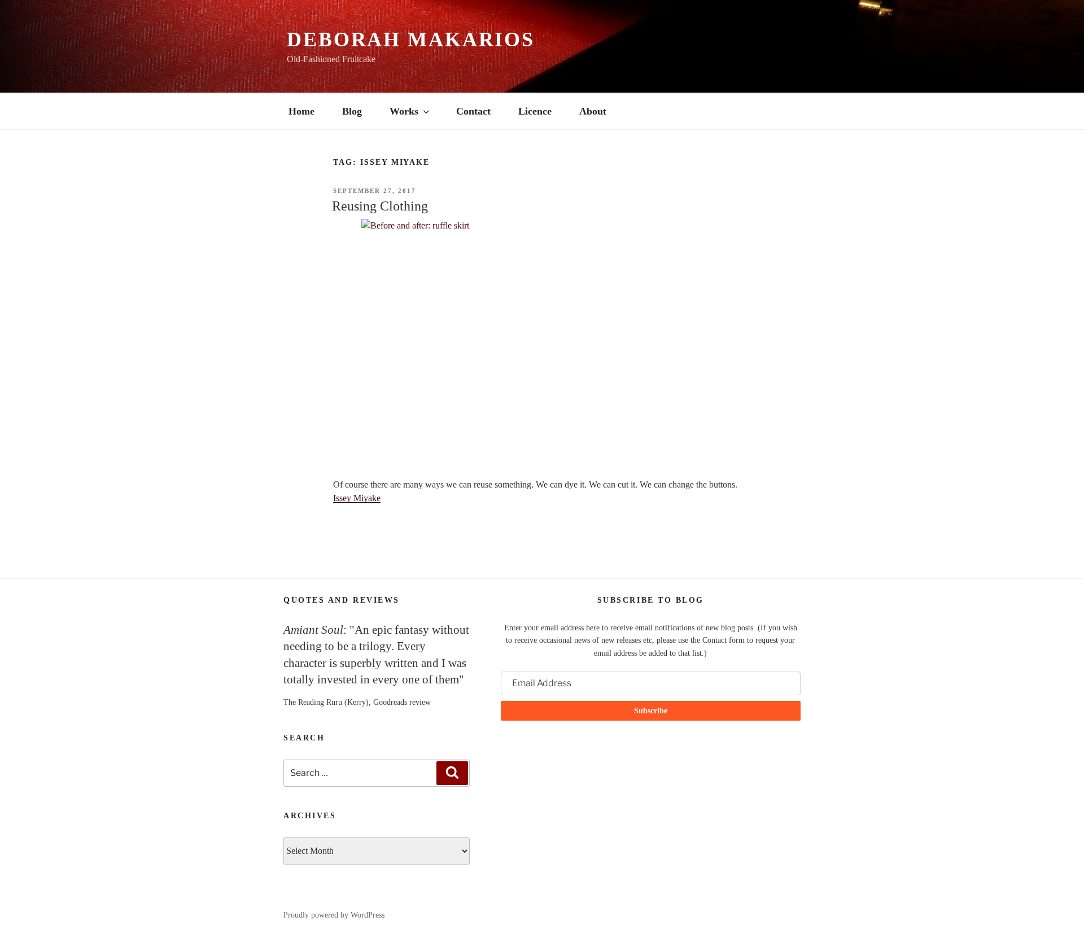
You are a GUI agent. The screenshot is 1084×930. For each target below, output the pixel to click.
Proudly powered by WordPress (333, 915)
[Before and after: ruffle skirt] (542, 341)
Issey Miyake (357, 498)
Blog (352, 111)
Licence (535, 111)
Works (404, 111)
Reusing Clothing (380, 206)
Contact (473, 111)
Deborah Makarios (411, 39)
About (592, 111)
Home (301, 111)
